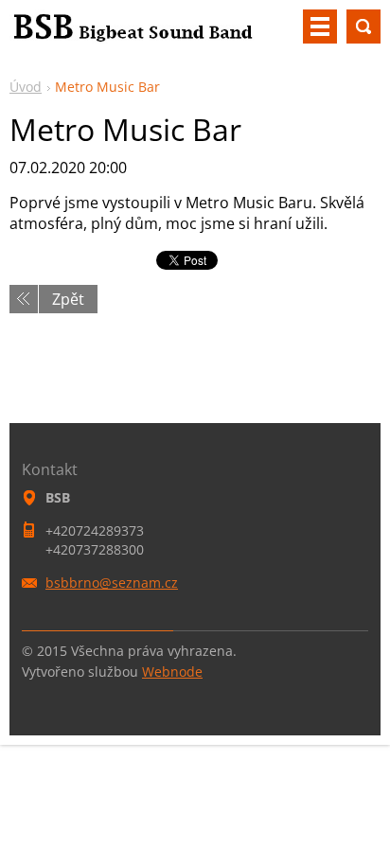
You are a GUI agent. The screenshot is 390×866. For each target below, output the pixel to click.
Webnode (172, 671)
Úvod (25, 87)
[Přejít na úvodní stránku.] (132, 34)
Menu (320, 26)
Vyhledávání (363, 26)
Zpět (68, 299)
